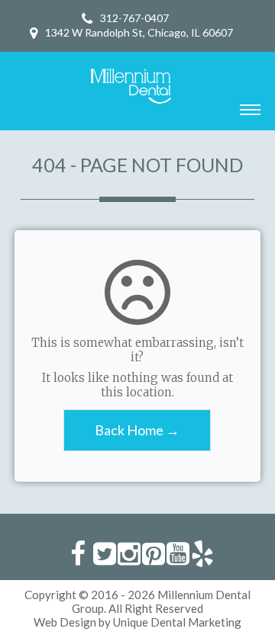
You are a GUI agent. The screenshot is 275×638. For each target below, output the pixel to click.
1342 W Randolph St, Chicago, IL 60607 (139, 32)
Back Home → (137, 430)
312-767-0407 (134, 17)
